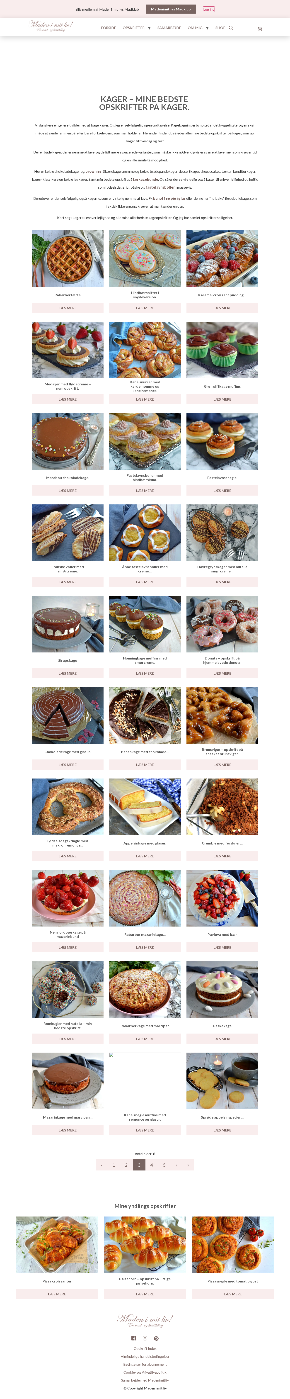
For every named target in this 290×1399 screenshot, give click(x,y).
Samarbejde (169, 27)
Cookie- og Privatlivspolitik (145, 1372)
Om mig (195, 27)
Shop (220, 27)
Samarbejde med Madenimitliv (145, 1380)
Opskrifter (134, 27)
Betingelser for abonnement (145, 1364)
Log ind (209, 9)
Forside (108, 27)
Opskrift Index (145, 1348)
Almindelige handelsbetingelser (145, 1356)
